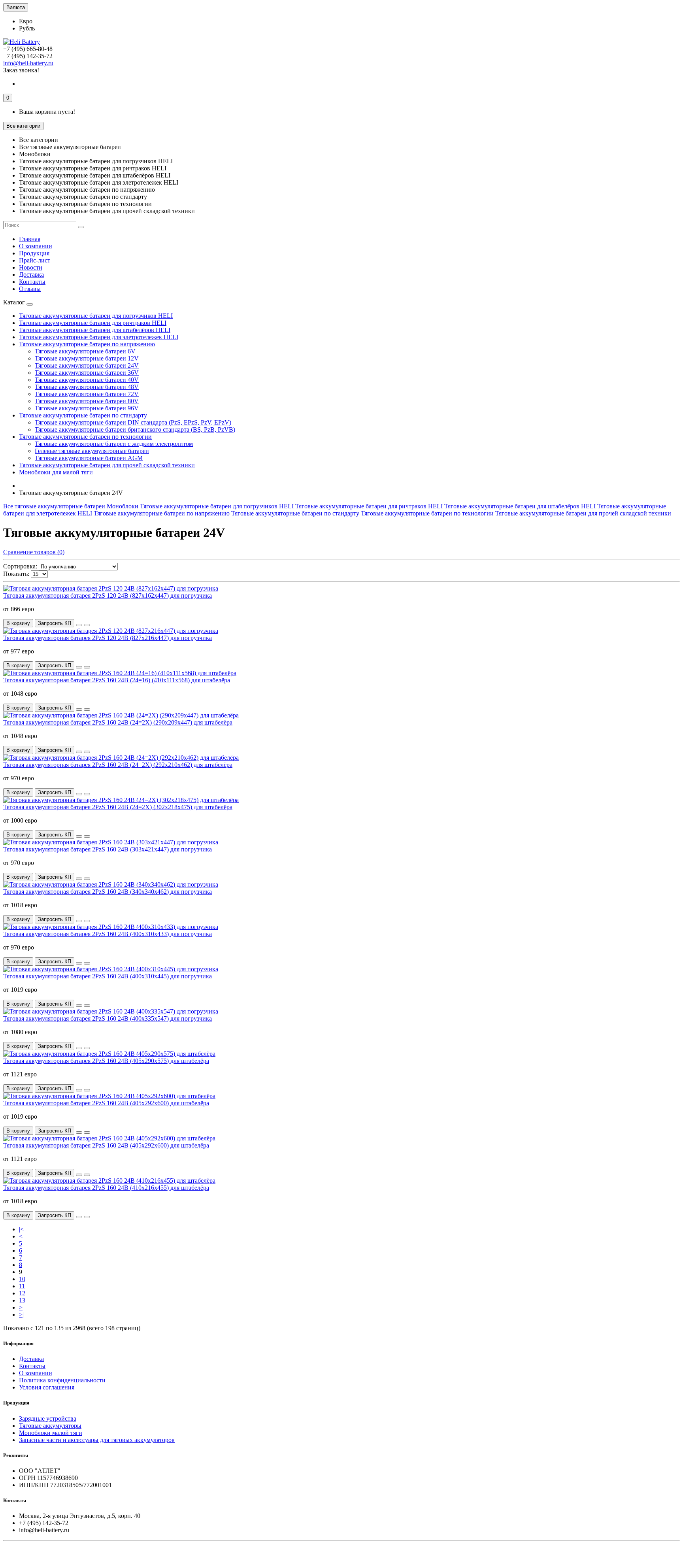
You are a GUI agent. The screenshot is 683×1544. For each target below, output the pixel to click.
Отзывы (30, 288)
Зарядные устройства (47, 1418)
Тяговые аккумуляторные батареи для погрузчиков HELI (96, 315)
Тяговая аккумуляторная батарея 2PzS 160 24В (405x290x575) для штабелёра (106, 1060)
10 (22, 1279)
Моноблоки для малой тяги (56, 472)
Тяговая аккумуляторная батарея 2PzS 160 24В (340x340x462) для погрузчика (107, 891)
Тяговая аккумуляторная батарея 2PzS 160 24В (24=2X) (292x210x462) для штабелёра (117, 764)
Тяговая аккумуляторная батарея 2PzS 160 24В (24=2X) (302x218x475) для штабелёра (117, 807)
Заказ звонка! (21, 70)
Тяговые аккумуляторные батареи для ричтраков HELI (92, 322)
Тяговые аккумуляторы (50, 1425)
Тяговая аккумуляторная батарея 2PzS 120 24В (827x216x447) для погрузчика (107, 637)
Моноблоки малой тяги (50, 1432)
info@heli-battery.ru (28, 63)
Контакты (32, 281)
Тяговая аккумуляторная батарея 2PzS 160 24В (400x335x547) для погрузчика (107, 1018)
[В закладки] (79, 625)
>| (21, 1314)
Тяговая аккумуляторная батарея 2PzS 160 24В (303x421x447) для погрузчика (107, 849)
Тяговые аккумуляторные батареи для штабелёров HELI (94, 330)
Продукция (34, 253)
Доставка (31, 274)
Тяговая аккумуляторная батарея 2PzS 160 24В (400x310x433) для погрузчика (107, 934)
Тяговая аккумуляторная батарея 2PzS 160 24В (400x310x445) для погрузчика (107, 976)
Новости (30, 267)
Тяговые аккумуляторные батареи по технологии (85, 436)
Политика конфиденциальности (62, 1380)
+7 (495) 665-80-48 (28, 48)
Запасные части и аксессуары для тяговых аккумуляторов (97, 1439)
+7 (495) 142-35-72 (28, 56)
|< (21, 1229)
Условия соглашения (46, 1387)
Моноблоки (122, 506)
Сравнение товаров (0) (33, 552)
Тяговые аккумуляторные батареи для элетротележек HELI (98, 337)
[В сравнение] (87, 625)
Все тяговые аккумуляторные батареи (54, 506)
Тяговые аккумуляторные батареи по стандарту (83, 415)
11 (22, 1286)
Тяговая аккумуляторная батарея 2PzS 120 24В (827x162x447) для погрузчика (107, 595)
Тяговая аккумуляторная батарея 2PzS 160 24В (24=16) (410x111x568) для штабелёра (116, 680)
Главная (29, 239)
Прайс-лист (34, 260)
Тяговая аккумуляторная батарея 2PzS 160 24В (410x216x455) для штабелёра (106, 1187)
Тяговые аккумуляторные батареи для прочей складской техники (107, 465)
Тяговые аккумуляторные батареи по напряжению (87, 344)
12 (22, 1293)
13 (22, 1300)
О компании (35, 246)
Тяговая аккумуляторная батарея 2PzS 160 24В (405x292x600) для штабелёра (106, 1103)
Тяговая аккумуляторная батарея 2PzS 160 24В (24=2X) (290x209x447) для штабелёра (117, 722)
